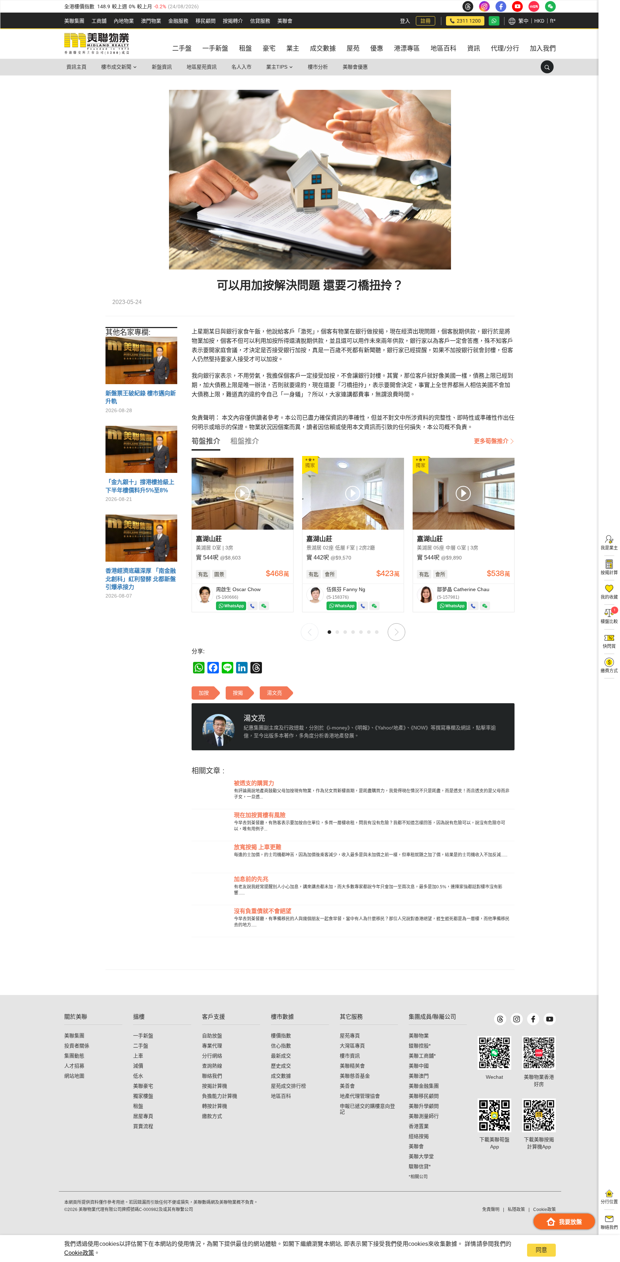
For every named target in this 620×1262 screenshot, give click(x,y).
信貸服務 (260, 21)
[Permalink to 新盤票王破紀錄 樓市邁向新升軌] (141, 363)
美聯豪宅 (143, 1086)
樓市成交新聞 (116, 67)
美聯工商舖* (422, 1056)
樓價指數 (281, 1035)
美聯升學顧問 (424, 1106)
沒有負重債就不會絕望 (262, 911)
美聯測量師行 (424, 1116)
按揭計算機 (214, 1086)
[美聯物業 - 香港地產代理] (96, 44)
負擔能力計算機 (219, 1096)
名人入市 (241, 67)
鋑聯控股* (420, 1046)
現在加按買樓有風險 (260, 815)
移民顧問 (206, 21)
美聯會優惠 (355, 67)
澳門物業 (151, 21)
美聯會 (284, 21)
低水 (138, 1076)
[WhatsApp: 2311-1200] (494, 21)
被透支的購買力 (254, 783)
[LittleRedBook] (539, 1053)
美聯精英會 (352, 1066)
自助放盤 (212, 1035)
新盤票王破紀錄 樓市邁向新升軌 (140, 397)
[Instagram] (517, 1019)
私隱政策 (516, 1209)
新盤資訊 (162, 67)
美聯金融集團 (424, 1086)
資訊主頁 (76, 67)
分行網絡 (212, 1056)
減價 (138, 1066)
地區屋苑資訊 (202, 67)
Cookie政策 (79, 1253)
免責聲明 (490, 1209)
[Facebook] (533, 1019)
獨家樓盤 (143, 1096)
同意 (541, 1250)
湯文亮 (254, 718)
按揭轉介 (233, 21)
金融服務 (178, 21)
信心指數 (281, 1046)
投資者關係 (76, 1046)
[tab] (206, 441)
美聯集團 (74, 21)
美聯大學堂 (421, 1156)
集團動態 (74, 1056)
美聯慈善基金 (355, 1076)
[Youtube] (550, 1019)
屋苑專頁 (350, 1035)
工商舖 (99, 21)
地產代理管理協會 (360, 1096)
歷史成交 (281, 1066)
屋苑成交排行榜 (288, 1086)
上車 (138, 1056)
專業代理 (212, 1046)
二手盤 (140, 1046)
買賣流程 (143, 1126)
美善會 (347, 1086)
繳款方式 (212, 1116)
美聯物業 (419, 1035)
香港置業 (419, 1126)
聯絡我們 (212, 1076)
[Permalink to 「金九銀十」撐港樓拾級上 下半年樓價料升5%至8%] (141, 452)
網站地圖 (74, 1076)
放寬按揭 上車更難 (257, 847)
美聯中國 (419, 1066)
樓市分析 (318, 67)
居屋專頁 (143, 1116)
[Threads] (500, 1019)
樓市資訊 (350, 1056)
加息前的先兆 (251, 879)
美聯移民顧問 (424, 1096)
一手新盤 (143, 1035)
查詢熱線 (212, 1066)
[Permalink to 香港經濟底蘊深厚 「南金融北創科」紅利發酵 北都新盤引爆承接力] (141, 541)
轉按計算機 (214, 1106)
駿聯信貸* (420, 1166)
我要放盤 (570, 1222)
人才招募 (74, 1066)
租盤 (138, 1106)
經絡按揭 (419, 1136)
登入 (405, 21)
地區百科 (281, 1096)
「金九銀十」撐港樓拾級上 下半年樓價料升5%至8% (139, 486)
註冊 (426, 21)
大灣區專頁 (352, 1046)
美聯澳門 (419, 1076)
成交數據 (281, 1076)
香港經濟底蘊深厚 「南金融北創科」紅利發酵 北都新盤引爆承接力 (140, 579)
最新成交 (281, 1056)
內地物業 (124, 21)
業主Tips (276, 67)
